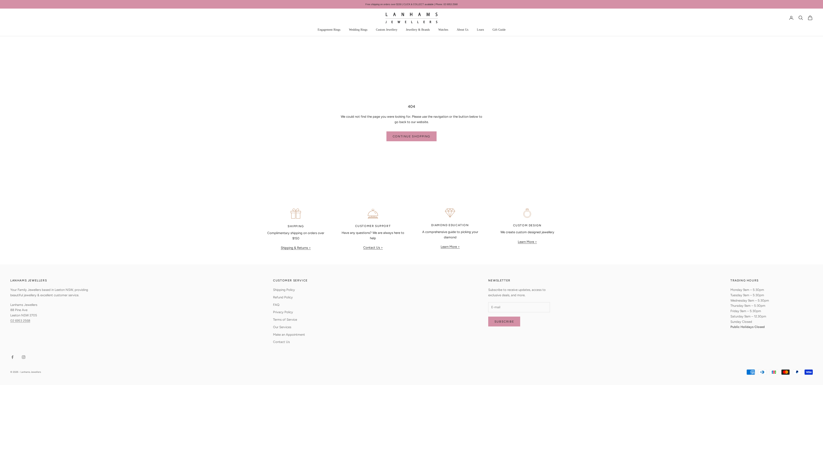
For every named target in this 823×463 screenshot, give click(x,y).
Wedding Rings (358, 29)
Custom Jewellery (386, 29)
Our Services (282, 327)
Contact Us (281, 342)
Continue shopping (411, 136)
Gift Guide (499, 29)
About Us (462, 29)
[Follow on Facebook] (12, 357)
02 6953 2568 (20, 321)
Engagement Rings (329, 29)
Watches (443, 29)
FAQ (276, 305)
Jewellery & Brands (418, 29)
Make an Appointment (289, 335)
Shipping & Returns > (296, 248)
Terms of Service (285, 320)
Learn (480, 29)
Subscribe (504, 321)
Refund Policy (283, 297)
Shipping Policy (284, 290)
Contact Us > (373, 248)
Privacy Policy (283, 312)
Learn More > (450, 247)
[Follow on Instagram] (23, 357)
